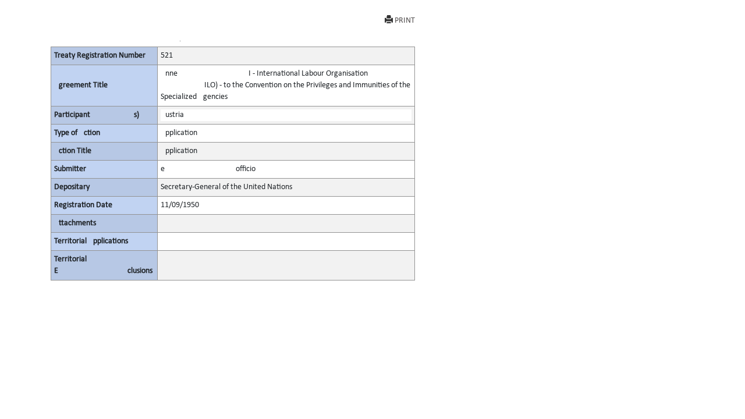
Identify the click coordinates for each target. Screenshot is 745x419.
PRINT (405, 20)
